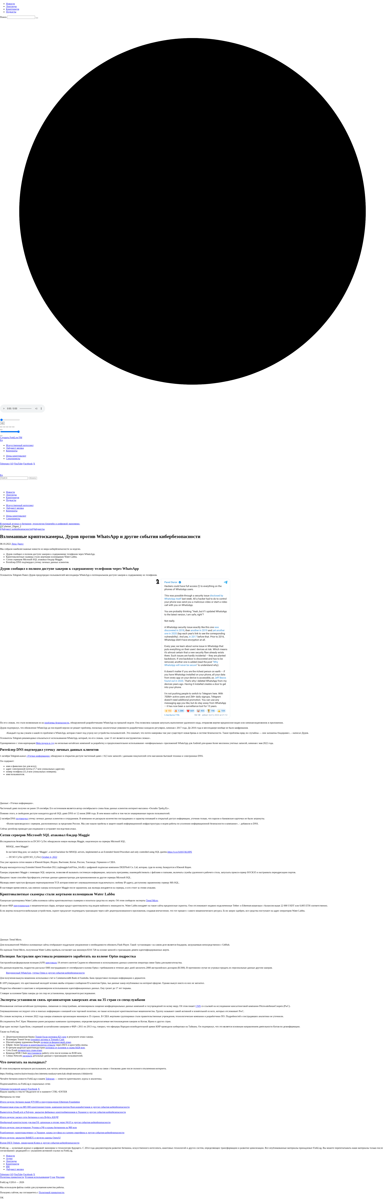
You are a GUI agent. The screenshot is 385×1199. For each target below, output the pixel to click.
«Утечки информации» (38, 756)
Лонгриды (11, 6)
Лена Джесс (17, 544)
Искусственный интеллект (20, 445)
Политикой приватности (51, 1192)
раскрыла (27, 1055)
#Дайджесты (38, 529)
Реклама (60, 1177)
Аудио (9, 1158)
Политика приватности (12, 1177)
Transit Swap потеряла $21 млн (50, 1036)
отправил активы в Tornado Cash (47, 1039)
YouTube (18, 463)
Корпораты (11, 450)
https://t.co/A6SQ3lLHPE (180, 852)
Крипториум (12, 9)
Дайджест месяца (15, 448)
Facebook (28, 463)
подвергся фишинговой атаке (56, 1042)
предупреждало (21, 905)
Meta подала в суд (45, 743)
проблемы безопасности (56, 722)
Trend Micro (152, 900)
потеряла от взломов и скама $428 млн (65, 1047)
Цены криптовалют (16, 456)
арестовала (51, 962)
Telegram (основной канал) (13, 1089)
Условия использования (37, 1177)
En (1, 440)
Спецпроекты (13, 458)
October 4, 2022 (49, 857)
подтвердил (22, 818)
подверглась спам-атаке (30, 1050)
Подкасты (11, 12)
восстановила (35, 1053)
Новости (10, 3)
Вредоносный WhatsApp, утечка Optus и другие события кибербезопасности (45, 973)
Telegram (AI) (7, 463)
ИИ (8, 1166)
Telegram (50, 1078)
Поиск (3, 17)
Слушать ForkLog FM (11, 437)
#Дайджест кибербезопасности (16, 529)
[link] (8, 472)
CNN (198, 1006)
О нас (52, 1177)
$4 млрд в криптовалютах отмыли (37, 1045)
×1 (2, 423)
